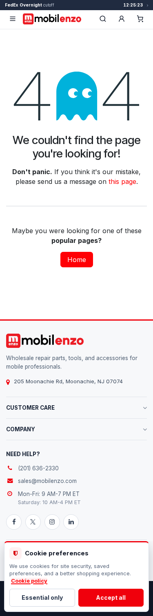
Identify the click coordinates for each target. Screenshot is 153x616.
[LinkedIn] (71, 522)
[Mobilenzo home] (45, 341)
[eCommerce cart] (140, 18)
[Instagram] (52, 522)
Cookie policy (29, 581)
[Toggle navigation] (12, 18)
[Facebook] (14, 522)
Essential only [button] (42, 597)
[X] (33, 522)
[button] (121, 18)
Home (76, 260)
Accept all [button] (111, 597)
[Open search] (103, 18)
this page (122, 181)
